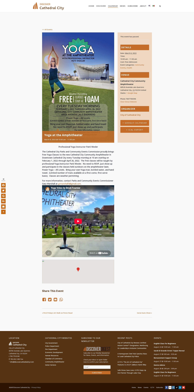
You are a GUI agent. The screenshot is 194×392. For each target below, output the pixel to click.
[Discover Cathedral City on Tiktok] (176, 387)
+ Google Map (131, 93)
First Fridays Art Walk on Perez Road (57, 313)
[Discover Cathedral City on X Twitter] (170, 387)
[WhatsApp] (61, 299)
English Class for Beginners (165, 343)
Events (146, 387)
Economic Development (54, 352)
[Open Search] (160, 6)
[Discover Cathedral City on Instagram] (173, 387)
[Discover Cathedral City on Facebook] (166, 387)
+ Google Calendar (135, 123)
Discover (101, 6)
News (122, 6)
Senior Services (50, 365)
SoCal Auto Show (144, 313)
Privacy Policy (36, 387)
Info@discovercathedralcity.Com (22, 362)
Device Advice (159, 365)
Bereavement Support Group (165, 358)
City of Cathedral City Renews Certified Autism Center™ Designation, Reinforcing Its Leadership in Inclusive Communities (133, 345)
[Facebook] (44, 299)
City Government (51, 343)
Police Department (52, 346)
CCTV (152, 387)
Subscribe (133, 6)
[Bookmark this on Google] (3, 196)
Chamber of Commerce (53, 359)
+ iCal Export (134, 130)
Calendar (113, 6)
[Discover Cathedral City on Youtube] (183, 387)
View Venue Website (128, 102)
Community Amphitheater (54, 362)
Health (129, 68)
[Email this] (3, 206)
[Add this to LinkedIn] (3, 201)
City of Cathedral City (130, 115)
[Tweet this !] (3, 190)
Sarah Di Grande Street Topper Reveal (169, 351)
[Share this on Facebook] (3, 185)
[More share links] (3, 212)
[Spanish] (153, 6)
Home (91, 6)
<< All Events (47, 29)
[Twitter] (50, 299)
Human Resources (51, 355)
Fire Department (51, 349)
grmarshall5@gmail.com (69, 183)
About (143, 6)
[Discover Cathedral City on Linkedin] (180, 387)
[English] (149, 6)
